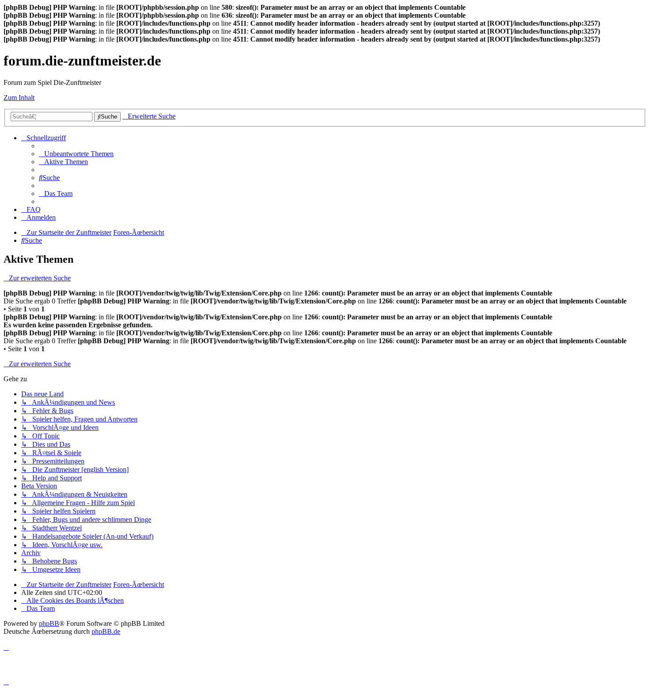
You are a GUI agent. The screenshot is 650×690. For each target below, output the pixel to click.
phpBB (49, 623)
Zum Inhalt (19, 97)
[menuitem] (76, 153)
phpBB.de (106, 631)
